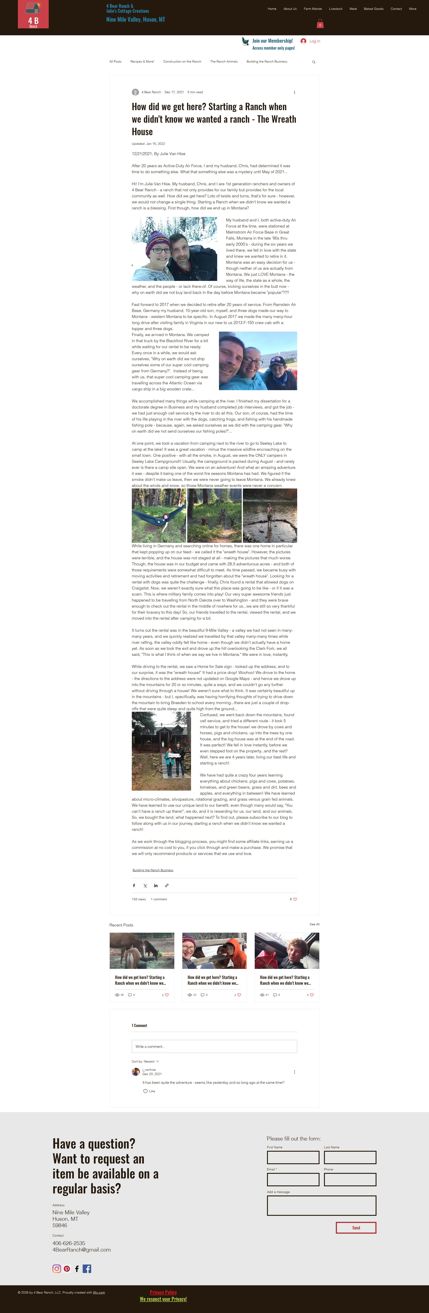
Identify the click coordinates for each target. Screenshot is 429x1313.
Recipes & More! (142, 61)
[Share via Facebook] (134, 885)
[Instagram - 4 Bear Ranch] (57, 1269)
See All (315, 924)
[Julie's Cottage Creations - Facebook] (87, 1269)
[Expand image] (159, 515)
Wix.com (99, 1292)
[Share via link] (167, 885)
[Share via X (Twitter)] (145, 885)
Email (271, 1169)
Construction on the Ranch (182, 61)
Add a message (278, 1191)
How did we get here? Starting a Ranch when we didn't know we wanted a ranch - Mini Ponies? (212, 980)
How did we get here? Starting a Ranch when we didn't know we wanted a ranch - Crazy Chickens (285, 980)
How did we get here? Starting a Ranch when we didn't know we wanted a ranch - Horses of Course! (139, 980)
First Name (274, 1147)
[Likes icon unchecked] (145, 1091)
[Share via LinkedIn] (156, 885)
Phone (328, 1169)
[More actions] (294, 92)
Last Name (331, 1147)
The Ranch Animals (224, 61)
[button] (320, 23)
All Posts (115, 61)
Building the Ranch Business (267, 61)
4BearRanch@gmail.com (82, 1249)
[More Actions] (294, 1072)
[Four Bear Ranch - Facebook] (77, 1269)
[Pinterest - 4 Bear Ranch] (67, 1269)
